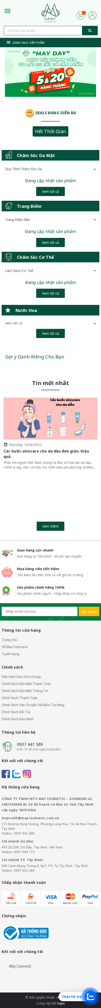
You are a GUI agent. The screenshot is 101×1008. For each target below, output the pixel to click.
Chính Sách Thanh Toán (20, 698)
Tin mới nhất (50, 383)
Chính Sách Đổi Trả (16, 712)
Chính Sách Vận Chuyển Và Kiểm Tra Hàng (33, 705)
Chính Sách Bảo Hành (18, 719)
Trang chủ (9, 640)
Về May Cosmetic (15, 647)
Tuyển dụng (10, 654)
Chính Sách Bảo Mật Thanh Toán (26, 684)
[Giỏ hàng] (81, 15)
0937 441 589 (30, 744)
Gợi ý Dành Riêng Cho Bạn (34, 357)
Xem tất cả (50, 191)
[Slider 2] (50, 72)
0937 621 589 (24, 870)
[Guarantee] (25, 932)
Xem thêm (50, 526)
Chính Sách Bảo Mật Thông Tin (25, 691)
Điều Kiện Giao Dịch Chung (21, 677)
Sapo (61, 1003)
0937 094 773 (24, 852)
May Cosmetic (20, 966)
